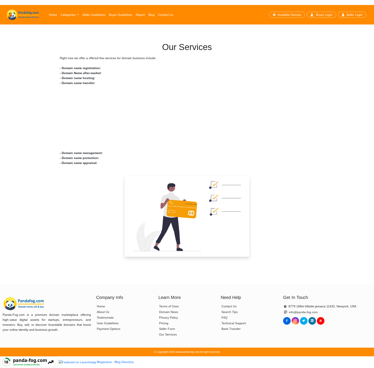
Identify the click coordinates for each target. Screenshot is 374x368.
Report (140, 14)
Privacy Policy (168, 317)
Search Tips (229, 312)
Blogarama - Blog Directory (115, 362)
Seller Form (167, 329)
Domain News (168, 312)
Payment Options (108, 329)
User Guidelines (108, 323)
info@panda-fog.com (303, 312)
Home (53, 14)
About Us (103, 312)
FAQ (224, 317)
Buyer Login (323, 14)
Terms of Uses (169, 306)
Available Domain (289, 14)
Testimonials (105, 317)
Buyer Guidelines (120, 14)
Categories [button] (68, 14)
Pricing (163, 323)
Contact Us (165, 14)
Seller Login (354, 14)
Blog (151, 14)
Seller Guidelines (93, 14)
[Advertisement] (187, 118)
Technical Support (233, 323)
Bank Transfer (231, 329)
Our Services (168, 334)
